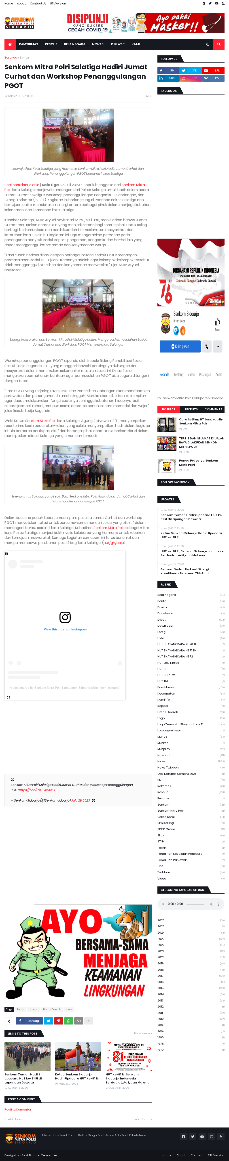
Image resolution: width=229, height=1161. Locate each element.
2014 (191, 994)
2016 (191, 982)
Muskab (191, 743)
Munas (191, 737)
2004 (191, 1031)
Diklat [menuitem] (116, 44)
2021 (191, 951)
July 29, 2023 (80, 800)
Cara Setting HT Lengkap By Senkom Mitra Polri (201, 422)
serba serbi (191, 817)
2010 (191, 1019)
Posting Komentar (17, 1109)
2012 (191, 1006)
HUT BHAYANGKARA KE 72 (191, 656)
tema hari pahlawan (191, 860)
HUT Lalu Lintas (191, 663)
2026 (191, 920)
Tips (191, 866)
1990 (191, 1037)
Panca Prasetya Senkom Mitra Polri (198, 463)
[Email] (78, 1021)
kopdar (191, 706)
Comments (213, 409)
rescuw (191, 798)
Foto (191, 638)
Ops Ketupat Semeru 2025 (191, 774)
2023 (191, 939)
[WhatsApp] (68, 1021)
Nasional (191, 755)
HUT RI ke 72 (191, 675)
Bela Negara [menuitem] (74, 44)
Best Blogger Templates (39, 1155)
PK (191, 780)
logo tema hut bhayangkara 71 (191, 724)
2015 (191, 988)
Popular (168, 409)
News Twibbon (191, 767)
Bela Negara (191, 595)
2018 (191, 970)
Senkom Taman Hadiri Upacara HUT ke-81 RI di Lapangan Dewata (23, 1079)
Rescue (191, 792)
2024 (191, 932)
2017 (191, 976)
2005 (191, 1025)
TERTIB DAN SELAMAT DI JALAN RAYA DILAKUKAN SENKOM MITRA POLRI (201, 443)
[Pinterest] (58, 1021)
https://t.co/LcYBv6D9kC (37, 790)
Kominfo (191, 699)
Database (191, 613)
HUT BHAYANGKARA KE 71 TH (191, 650)
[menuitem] (10, 44)
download (191, 626)
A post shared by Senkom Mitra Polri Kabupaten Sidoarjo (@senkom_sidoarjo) (65, 687)
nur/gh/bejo (114, 542)
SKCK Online (191, 829)
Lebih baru (14, 1119)
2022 (191, 945)
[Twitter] (48, 1021)
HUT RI (191, 669)
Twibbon (191, 872)
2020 (191, 957)
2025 (191, 926)
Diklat (191, 619)
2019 (191, 963)
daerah (33, 1009)
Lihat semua (143, 1033)
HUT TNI (191, 681)
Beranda (10, 57)
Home (8, 3)
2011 (191, 1013)
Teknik (191, 848)
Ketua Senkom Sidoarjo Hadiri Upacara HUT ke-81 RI (77, 1077)
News (69, 1009)
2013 (191, 1000)
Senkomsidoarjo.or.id (21, 184)
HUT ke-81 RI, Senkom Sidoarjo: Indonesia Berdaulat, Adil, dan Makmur (128, 1079)
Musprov (191, 749)
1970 (191, 1050)
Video (191, 878)
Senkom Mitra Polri (40, 420)
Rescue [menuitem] (51, 44)
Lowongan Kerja (191, 730)
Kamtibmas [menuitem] (28, 44)
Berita (24, 57)
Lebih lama (142, 1119)
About (21, 3)
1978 (191, 1043)
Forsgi (191, 632)
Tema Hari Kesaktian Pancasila (191, 854)
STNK (191, 841)
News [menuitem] (96, 44)
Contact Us (38, 3)
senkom (191, 804)
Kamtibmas (191, 687)
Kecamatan (191, 693)
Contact (197, 1155)
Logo (191, 718)
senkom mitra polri (191, 810)
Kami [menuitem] (136, 44)
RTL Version (58, 3)
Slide (191, 835)
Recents (191, 409)
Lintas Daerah (52, 1009)
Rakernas (191, 786)
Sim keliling (191, 823)
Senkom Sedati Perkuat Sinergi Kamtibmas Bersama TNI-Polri (185, 571)
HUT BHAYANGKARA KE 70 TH (191, 644)
